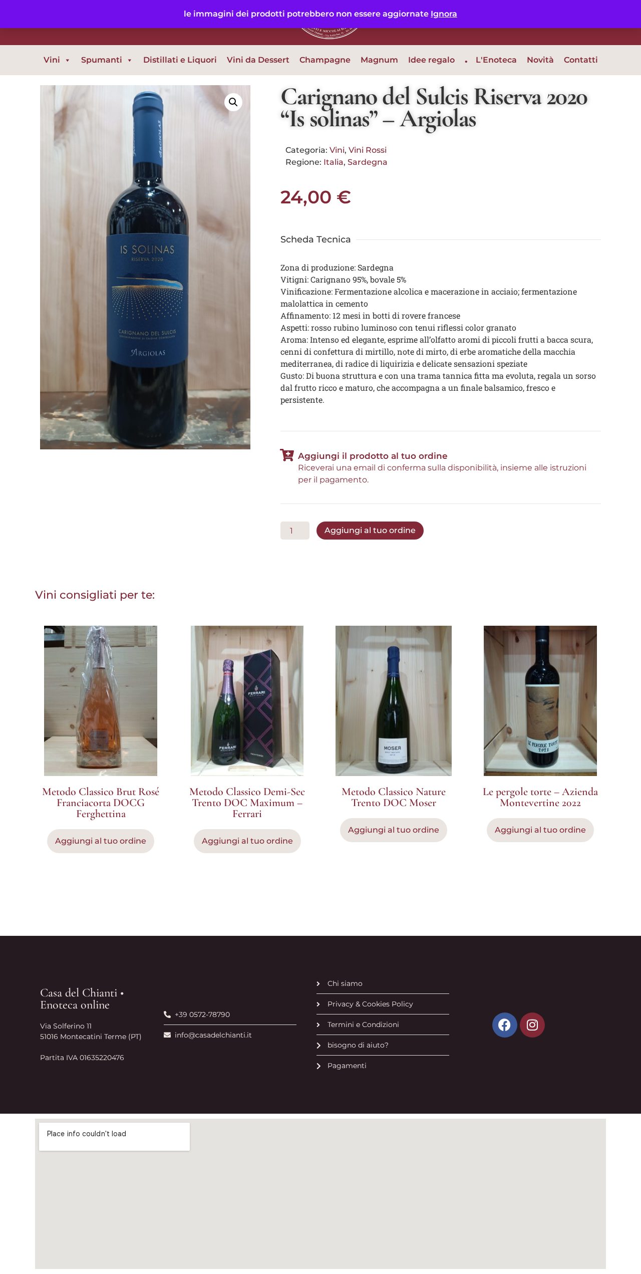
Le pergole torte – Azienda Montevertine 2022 (540, 797)
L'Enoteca (496, 60)
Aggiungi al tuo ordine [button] (100, 841)
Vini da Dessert (258, 60)
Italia (334, 162)
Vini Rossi (368, 150)
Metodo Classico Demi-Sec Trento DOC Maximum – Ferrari (247, 802)
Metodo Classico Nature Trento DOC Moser (394, 797)
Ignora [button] (444, 14)
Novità (540, 60)
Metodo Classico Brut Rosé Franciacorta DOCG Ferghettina (100, 802)
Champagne (325, 60)
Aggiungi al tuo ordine (370, 530)
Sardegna (368, 162)
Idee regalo (431, 60)
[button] (233, 102)
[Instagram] (532, 1025)
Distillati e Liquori (180, 60)
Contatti (581, 60)
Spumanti (101, 60)
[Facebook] (504, 1025)
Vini (52, 60)
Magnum (379, 60)
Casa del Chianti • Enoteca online (82, 998)
